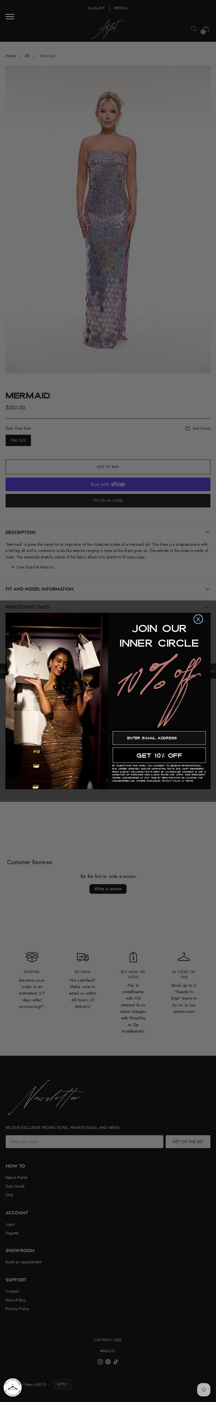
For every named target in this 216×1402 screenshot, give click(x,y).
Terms (189, 780)
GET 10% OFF (159, 755)
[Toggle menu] (10, 16)
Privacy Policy (171, 780)
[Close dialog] (198, 619)
